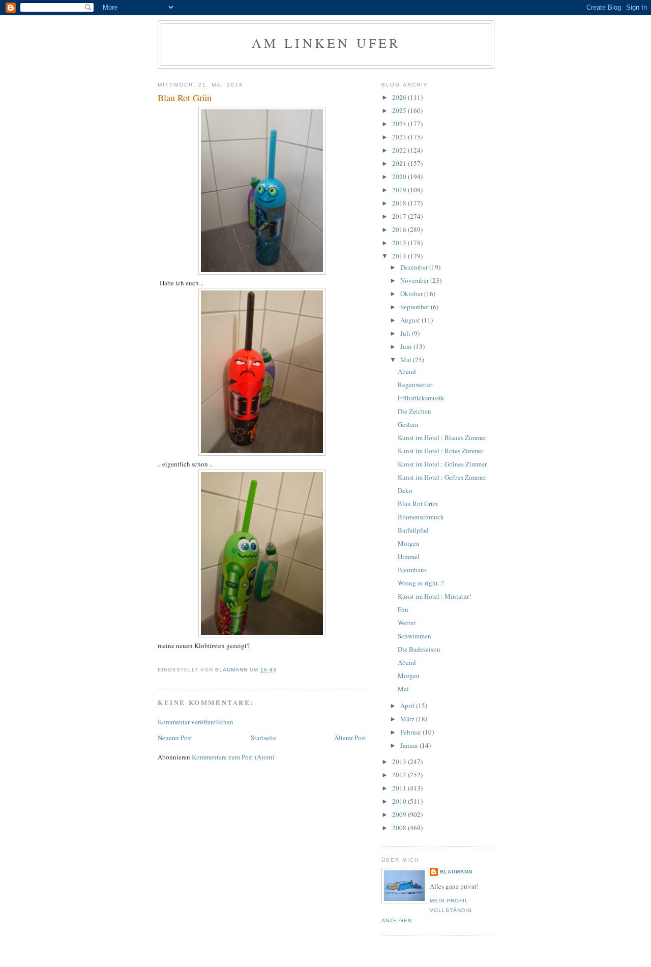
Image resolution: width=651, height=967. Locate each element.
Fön (403, 609)
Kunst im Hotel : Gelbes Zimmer (442, 477)
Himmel (409, 556)
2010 (400, 801)
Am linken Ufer (326, 42)
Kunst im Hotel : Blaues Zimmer (442, 437)
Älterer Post (350, 737)
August (411, 320)
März (408, 718)
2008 (400, 827)
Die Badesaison (419, 649)
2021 (400, 163)
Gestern (408, 424)
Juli (406, 333)
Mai (406, 359)
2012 (400, 774)
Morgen (409, 543)
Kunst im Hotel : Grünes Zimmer (442, 463)
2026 (400, 97)
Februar (411, 732)
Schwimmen (414, 635)
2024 (400, 123)
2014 (400, 255)
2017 (400, 216)
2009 (400, 814)
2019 (400, 189)
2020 (400, 176)
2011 (400, 788)
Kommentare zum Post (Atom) (233, 756)
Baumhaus (412, 569)
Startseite (263, 737)
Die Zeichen (414, 411)
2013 (400, 761)
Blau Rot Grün (418, 503)
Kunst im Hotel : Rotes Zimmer (440, 450)
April (408, 705)
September (415, 306)
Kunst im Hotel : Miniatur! (434, 596)
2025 (400, 110)
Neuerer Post (175, 737)
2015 (400, 242)
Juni (406, 346)
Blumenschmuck (421, 516)
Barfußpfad (413, 530)
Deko (405, 490)
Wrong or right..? (421, 583)
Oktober (412, 293)
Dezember (414, 267)
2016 (400, 229)
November (415, 280)
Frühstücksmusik (421, 397)
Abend (407, 371)
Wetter (407, 622)
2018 (400, 203)
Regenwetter (415, 384)
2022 (400, 150)
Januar (410, 745)
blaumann (456, 871)
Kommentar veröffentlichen (195, 721)
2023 (400, 136)
